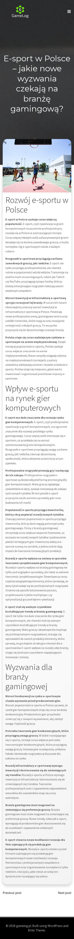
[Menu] (69, 12)
